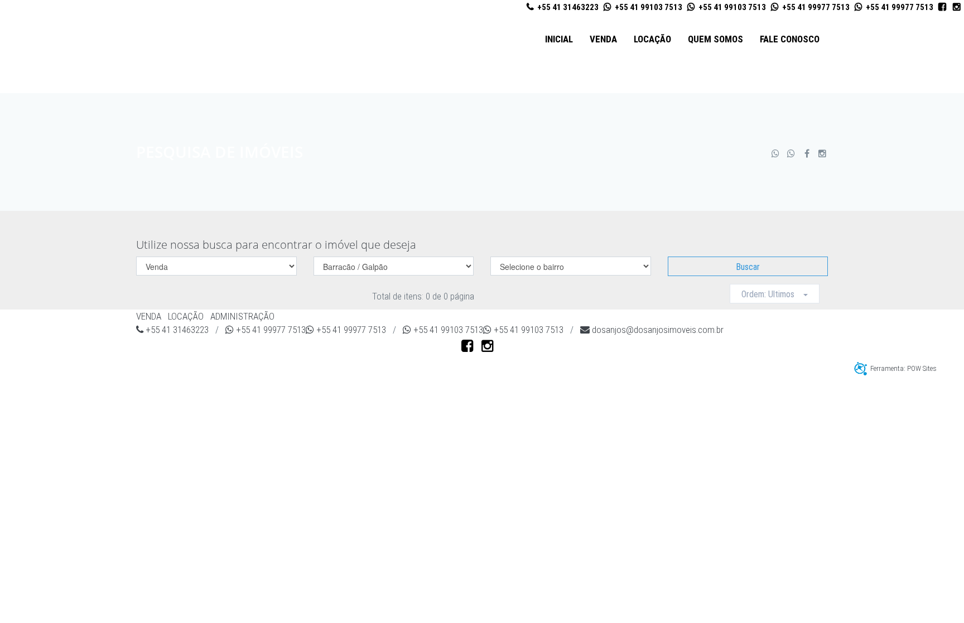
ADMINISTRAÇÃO (242, 316)
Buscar (748, 267)
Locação (652, 39)
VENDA (148, 316)
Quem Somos (715, 39)
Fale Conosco (790, 39)
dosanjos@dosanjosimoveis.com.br (657, 329)
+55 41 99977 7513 (815, 7)
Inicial (559, 39)
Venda (603, 39)
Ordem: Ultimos (772, 294)
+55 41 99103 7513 (647, 7)
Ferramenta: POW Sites (903, 368)
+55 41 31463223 (567, 7)
